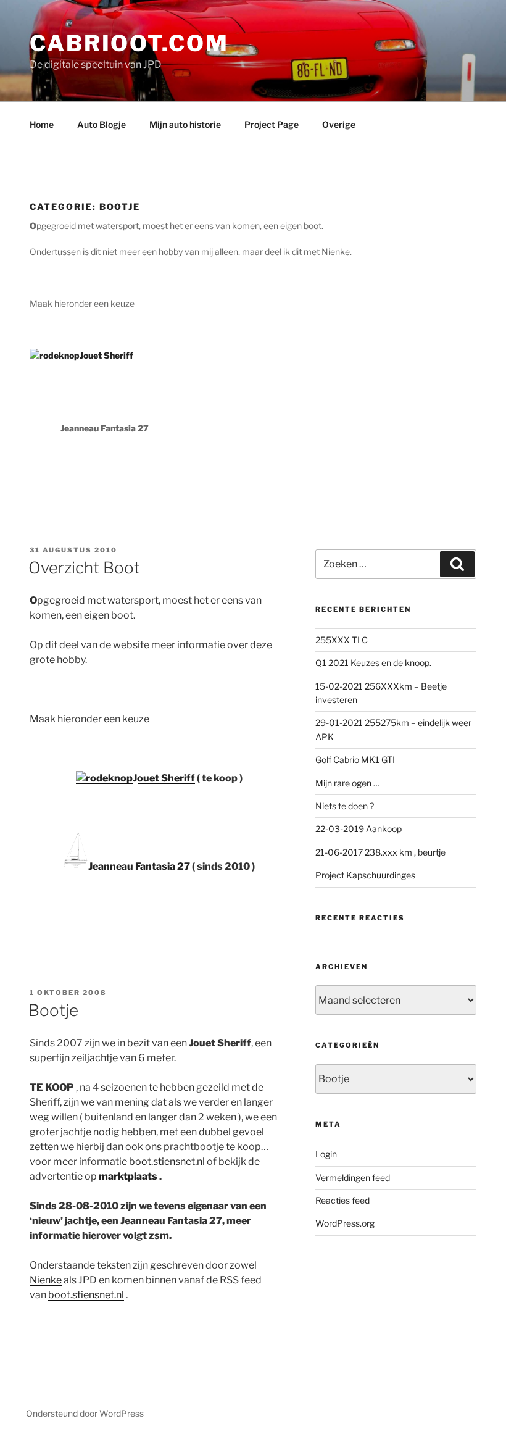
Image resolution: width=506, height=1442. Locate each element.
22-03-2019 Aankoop (358, 828)
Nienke (46, 1280)
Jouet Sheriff (164, 778)
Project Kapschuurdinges (365, 875)
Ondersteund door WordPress (85, 1413)
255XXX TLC (341, 640)
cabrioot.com (129, 43)
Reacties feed (342, 1200)
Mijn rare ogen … (347, 783)
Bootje (53, 1010)
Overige (338, 124)
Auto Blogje (101, 124)
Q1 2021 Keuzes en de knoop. (373, 662)
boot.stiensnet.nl (167, 1161)
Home (42, 124)
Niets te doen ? (344, 806)
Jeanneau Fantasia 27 (139, 866)
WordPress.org (345, 1223)
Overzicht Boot (84, 567)
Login (326, 1154)
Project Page (271, 124)
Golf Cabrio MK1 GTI (355, 759)
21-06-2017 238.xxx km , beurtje (380, 852)
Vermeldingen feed (352, 1177)
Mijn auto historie (185, 124)
